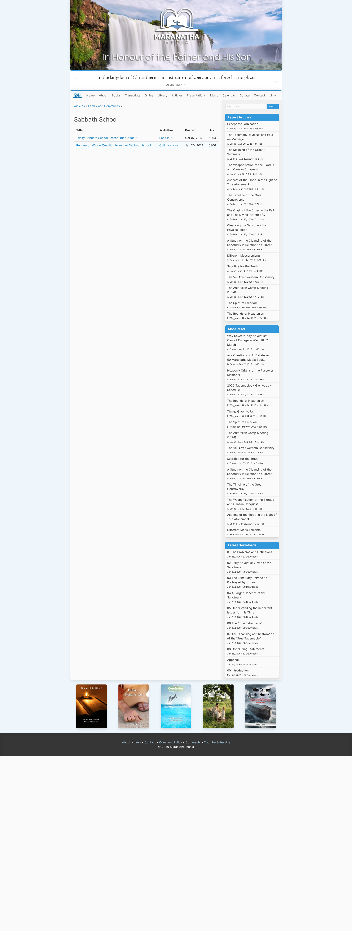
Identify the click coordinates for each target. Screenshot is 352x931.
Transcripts (132, 95)
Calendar (229, 95)
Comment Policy (170, 742)
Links (273, 95)
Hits (211, 130)
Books (116, 95)
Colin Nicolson (169, 145)
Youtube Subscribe (217, 742)
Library (162, 95)
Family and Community (104, 106)
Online (149, 95)
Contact (259, 95)
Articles (177, 95)
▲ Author (166, 130)
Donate (244, 95)
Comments (193, 742)
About (103, 95)
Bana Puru (166, 138)
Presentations (196, 95)
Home (90, 95)
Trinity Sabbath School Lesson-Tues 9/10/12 (106, 138)
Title (79, 130)
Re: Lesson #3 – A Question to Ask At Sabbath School (113, 145)
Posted (190, 130)
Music (214, 95)
